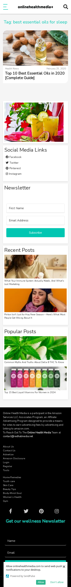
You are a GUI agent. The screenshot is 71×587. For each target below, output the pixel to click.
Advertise (8, 454)
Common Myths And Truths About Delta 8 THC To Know (34, 362)
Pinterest (14, 168)
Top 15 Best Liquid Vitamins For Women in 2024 (30, 392)
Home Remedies (12, 477)
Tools (6, 470)
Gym (5, 501)
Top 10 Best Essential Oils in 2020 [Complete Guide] (35, 75)
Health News (12, 68)
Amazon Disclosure (14, 458)
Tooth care (9, 481)
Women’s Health (12, 497)
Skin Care (8, 485)
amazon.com (21, 428)
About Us (8, 446)
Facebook (14, 157)
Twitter (13, 163)
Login (6, 462)
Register (7, 466)
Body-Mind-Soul (12, 493)
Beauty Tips (9, 489)
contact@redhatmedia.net (18, 436)
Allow (41, 582)
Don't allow (57, 582)
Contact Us (9, 450)
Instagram (14, 174)
